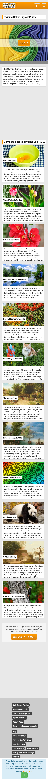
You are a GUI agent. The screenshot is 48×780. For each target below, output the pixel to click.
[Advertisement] (24, 113)
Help (14, 732)
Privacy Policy (32, 748)
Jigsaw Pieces (18, 722)
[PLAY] (24, 63)
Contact (16, 757)
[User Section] (37, 5)
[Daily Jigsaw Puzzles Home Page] (9, 5)
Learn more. (27, 771)
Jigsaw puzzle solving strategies (25, 726)
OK (24, 775)
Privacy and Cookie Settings (23, 753)
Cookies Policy (18, 748)
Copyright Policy (19, 744)
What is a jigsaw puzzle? (22, 713)
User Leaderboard (19, 736)
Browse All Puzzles (25, 637)
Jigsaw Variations (19, 718)
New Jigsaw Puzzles (20, 709)
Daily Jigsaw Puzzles (21, 705)
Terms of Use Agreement (22, 740)
